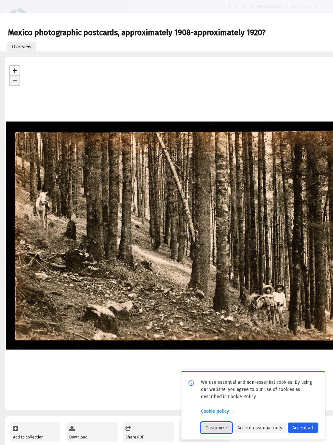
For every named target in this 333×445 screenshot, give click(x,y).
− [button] (15, 80)
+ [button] (15, 70)
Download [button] (78, 437)
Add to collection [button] (28, 437)
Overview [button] (21, 47)
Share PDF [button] (135, 437)
